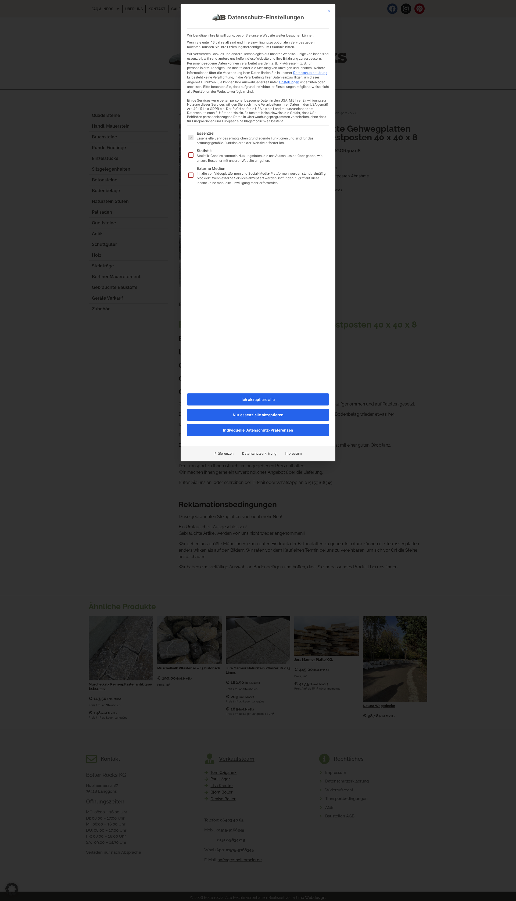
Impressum (293, 453)
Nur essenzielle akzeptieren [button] (258, 414)
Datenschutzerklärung (310, 73)
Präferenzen (224, 453)
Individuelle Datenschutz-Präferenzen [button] (258, 430)
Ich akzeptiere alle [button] (258, 399)
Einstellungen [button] (289, 82)
